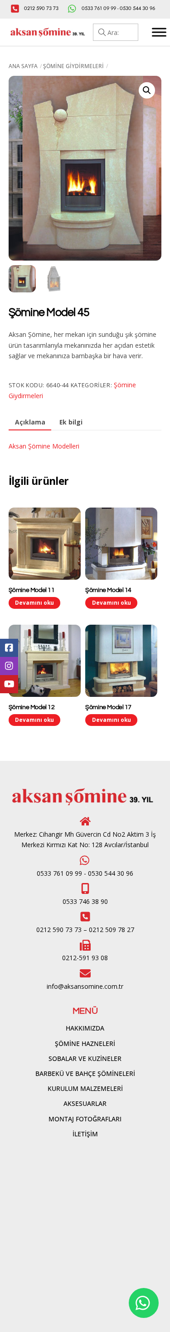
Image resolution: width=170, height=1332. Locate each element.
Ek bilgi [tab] (71, 422)
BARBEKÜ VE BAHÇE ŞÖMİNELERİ (85, 1073)
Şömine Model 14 (108, 590)
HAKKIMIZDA (85, 1028)
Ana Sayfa (23, 66)
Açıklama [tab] (30, 422)
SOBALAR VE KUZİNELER (85, 1058)
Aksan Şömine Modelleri (44, 446)
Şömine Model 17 (108, 707)
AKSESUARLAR (85, 1103)
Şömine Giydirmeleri (73, 66)
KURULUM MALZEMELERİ (85, 1088)
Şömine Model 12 (32, 707)
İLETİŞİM (85, 1134)
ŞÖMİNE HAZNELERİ (85, 1043)
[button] (147, 90)
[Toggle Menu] (159, 32)
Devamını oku (34, 602)
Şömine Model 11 (32, 590)
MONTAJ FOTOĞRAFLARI (85, 1119)
